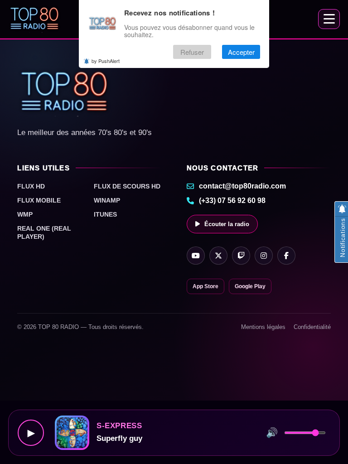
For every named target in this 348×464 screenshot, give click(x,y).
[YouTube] (196, 255)
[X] (218, 255)
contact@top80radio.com (242, 186)
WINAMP (107, 200)
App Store (205, 286)
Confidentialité (312, 327)
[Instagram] (264, 255)
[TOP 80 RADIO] (34, 19)
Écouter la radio (226, 224)
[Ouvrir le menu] (329, 19)
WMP (25, 214)
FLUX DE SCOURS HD (127, 186)
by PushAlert (106, 60)
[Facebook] (286, 255)
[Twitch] (241, 255)
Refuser (192, 52)
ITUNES (105, 214)
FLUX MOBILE (39, 200)
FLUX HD (31, 186)
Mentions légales (263, 327)
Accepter (241, 52)
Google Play (250, 286)
